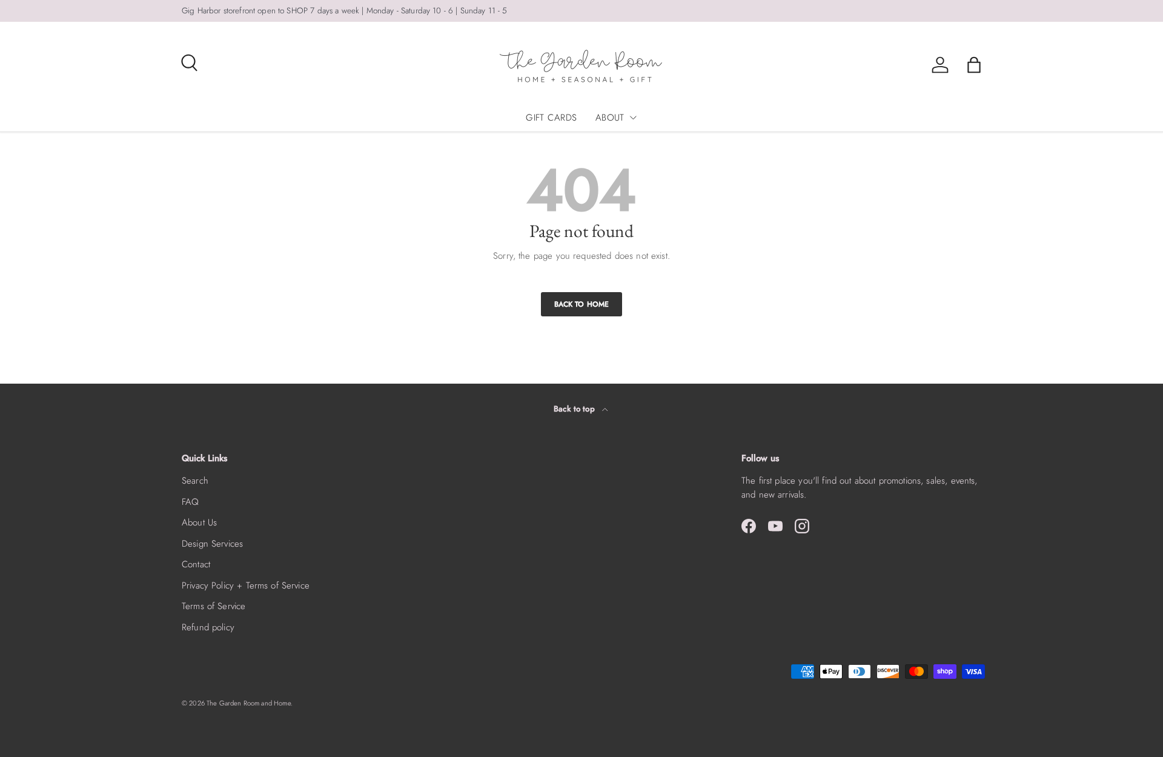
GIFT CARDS (551, 117)
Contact (196, 564)
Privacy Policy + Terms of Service (246, 585)
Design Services (212, 543)
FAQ (190, 502)
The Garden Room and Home (249, 703)
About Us (199, 522)
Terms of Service (213, 606)
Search (195, 480)
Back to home (581, 304)
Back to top (575, 409)
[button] (974, 65)
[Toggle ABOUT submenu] (633, 117)
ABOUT (610, 117)
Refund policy (208, 627)
